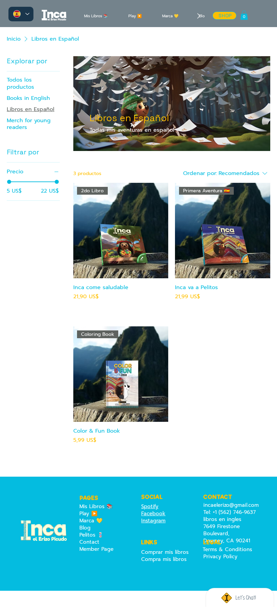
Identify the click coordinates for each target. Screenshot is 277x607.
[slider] (9, 182)
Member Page (96, 549)
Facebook (153, 513)
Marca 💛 (91, 520)
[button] (244, 15)
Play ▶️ (88, 513)
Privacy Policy (220, 556)
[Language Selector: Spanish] (20, 14)
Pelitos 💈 (91, 535)
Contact (89, 542)
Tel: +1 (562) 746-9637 (229, 512)
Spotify (149, 506)
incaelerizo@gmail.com (231, 505)
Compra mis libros (163, 559)
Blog (85, 528)
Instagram (153, 520)
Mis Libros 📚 (96, 506)
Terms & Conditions (227, 549)
